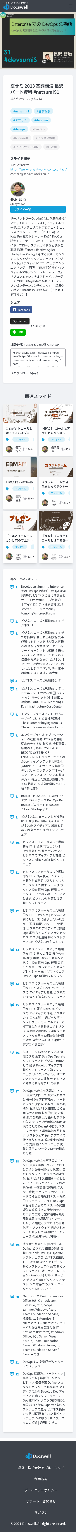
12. (17, 911)
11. (17, 872)
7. (16, 735)
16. (17, 1052)
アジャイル (20, 439)
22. (17, 1374)
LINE (20, 332)
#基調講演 (43, 111)
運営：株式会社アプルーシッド (41, 1467)
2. (16, 621)
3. (16, 633)
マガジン (41, 1512)
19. (17, 1244)
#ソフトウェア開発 (26, 147)
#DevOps (38, 129)
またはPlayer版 (38, 325)
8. (16, 796)
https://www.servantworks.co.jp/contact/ (38, 169)
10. (17, 842)
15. (17, 1005)
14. (17, 984)
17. (17, 1091)
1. (16, 587)
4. (16, 681)
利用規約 (41, 1478)
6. (16, 714)
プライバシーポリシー (41, 1490)
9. (16, 817)
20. (17, 1296)
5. (16, 689)
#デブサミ (20, 120)
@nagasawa (17, 204)
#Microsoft (20, 138)
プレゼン (19, 546)
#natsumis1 (21, 111)
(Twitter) (21, 321)
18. (17, 1161)
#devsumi (41, 120)
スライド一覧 (22, 209)
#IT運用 (51, 147)
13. (17, 949)
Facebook (24, 310)
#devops (19, 129)
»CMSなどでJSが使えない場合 (41, 344)
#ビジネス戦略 (45, 138)
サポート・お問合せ (41, 1501)
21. (17, 1362)
